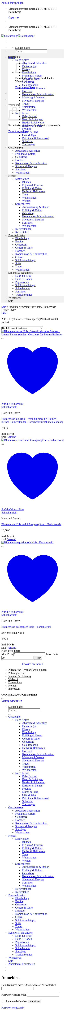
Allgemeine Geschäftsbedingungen (27, 669)
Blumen (26, 181)
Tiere (25, 194)
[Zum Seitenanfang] (2, 698)
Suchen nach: (22, 47)
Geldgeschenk (30, 84)
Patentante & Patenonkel (35, 138)
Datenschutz (15, 682)
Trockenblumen (23, 294)
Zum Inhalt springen (12, 2)
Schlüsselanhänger (25, 260)
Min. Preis (7, 654)
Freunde (26, 128)
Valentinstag (29, 106)
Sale (10, 300)
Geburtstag (28, 81)
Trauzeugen (28, 144)
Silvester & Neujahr (33, 100)
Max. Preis (52, 654)
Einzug (26, 729)
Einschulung (29, 72)
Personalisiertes (16, 235)
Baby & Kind (29, 116)
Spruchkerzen (22, 203)
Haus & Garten (23, 279)
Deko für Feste (23, 275)
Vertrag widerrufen (11, 700)
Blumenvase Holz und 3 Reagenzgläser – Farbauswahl (31, 524)
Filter (38, 658)
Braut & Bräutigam (32, 119)
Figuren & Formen (32, 185)
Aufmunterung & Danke (35, 207)
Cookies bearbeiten (32, 663)
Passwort (14, 994)
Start (3, 306)
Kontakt (12, 685)
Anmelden (34, 1001)
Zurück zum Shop (18, 131)
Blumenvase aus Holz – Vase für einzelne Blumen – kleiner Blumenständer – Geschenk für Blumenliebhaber (32, 420)
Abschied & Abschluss (34, 63)
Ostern (19, 257)
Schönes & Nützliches (20, 272)
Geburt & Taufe (31, 78)
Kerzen (12, 175)
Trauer (25, 103)
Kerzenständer (23, 228)
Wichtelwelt (14, 297)
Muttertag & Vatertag (33, 97)
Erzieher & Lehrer (32, 125)
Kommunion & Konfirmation (38, 94)
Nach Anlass (22, 719)
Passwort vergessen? (12, 1007)
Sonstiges (20, 169)
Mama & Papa (30, 131)
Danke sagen (29, 66)
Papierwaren (22, 282)
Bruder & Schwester (33, 122)
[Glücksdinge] (18, 35)
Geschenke (14, 56)
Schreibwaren (22, 288)
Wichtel (26, 200)
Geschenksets (15, 147)
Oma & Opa (29, 135)
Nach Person (22, 113)
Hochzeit (27, 91)
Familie (19, 241)
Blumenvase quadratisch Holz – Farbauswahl (26, 626)
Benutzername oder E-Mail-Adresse (28, 984)
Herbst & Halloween (33, 88)
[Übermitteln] (9, 714)
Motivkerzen (22, 178)
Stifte (18, 263)
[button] (4, 313)
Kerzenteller (22, 232)
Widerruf (13, 679)
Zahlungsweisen (17, 673)
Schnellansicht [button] (9, 406)
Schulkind (27, 141)
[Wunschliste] (2, 338)
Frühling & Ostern (32, 75)
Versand (11, 436)
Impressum (14, 688)
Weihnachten (29, 110)
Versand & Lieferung (19, 676)
